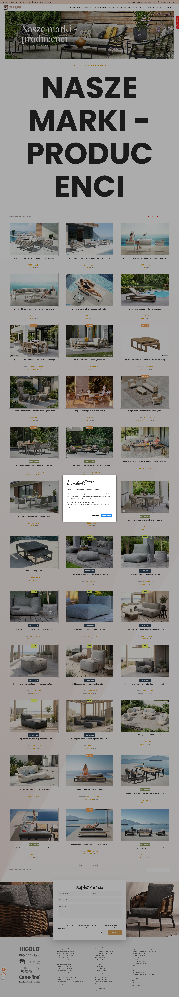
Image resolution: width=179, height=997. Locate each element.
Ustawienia (95, 515)
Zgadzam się (106, 515)
